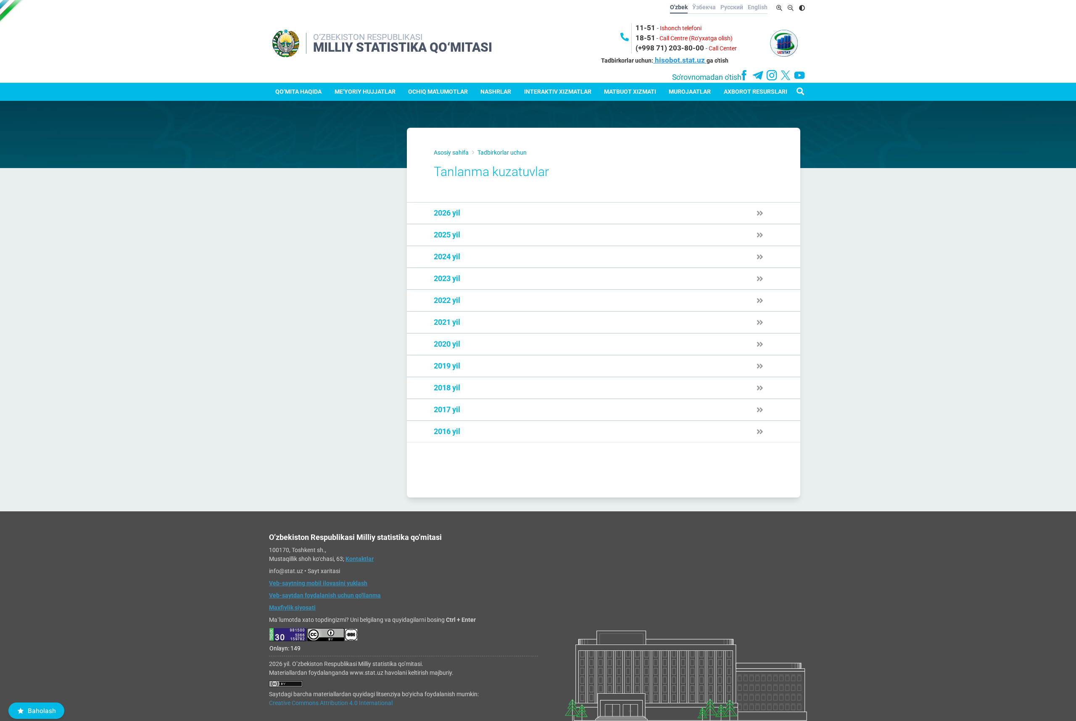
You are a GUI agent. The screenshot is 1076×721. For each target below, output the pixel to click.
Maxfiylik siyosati (292, 607)
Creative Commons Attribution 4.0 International (331, 703)
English (757, 7)
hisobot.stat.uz (680, 60)
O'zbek (679, 7)
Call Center (723, 48)
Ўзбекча (704, 7)
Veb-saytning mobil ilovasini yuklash (318, 583)
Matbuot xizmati (630, 91)
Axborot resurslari (755, 91)
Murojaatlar (690, 91)
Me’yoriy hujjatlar (365, 91)
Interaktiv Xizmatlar (557, 91)
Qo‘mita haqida (298, 91)
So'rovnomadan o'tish (706, 77)
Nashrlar (495, 91)
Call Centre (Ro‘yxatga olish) (696, 38)
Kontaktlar (359, 558)
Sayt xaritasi (324, 571)
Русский (731, 7)
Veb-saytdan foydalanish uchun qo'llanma (325, 595)
